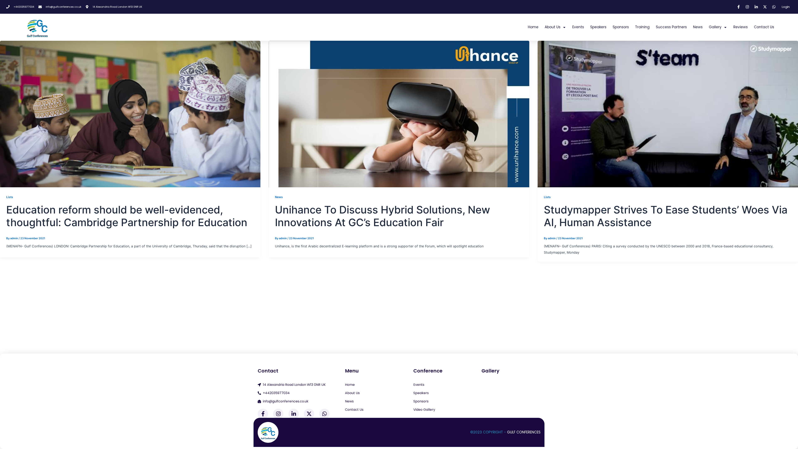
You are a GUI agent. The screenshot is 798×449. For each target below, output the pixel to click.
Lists (9, 197)
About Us (552, 27)
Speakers (598, 27)
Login (786, 7)
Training (642, 27)
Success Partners (671, 27)
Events (578, 27)
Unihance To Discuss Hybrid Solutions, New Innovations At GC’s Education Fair (382, 216)
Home (533, 27)
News (698, 27)
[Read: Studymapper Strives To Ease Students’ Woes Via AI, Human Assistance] (668, 113)
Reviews (740, 27)
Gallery (715, 27)
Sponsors (621, 27)
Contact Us (764, 27)
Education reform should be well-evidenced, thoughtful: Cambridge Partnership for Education (126, 216)
